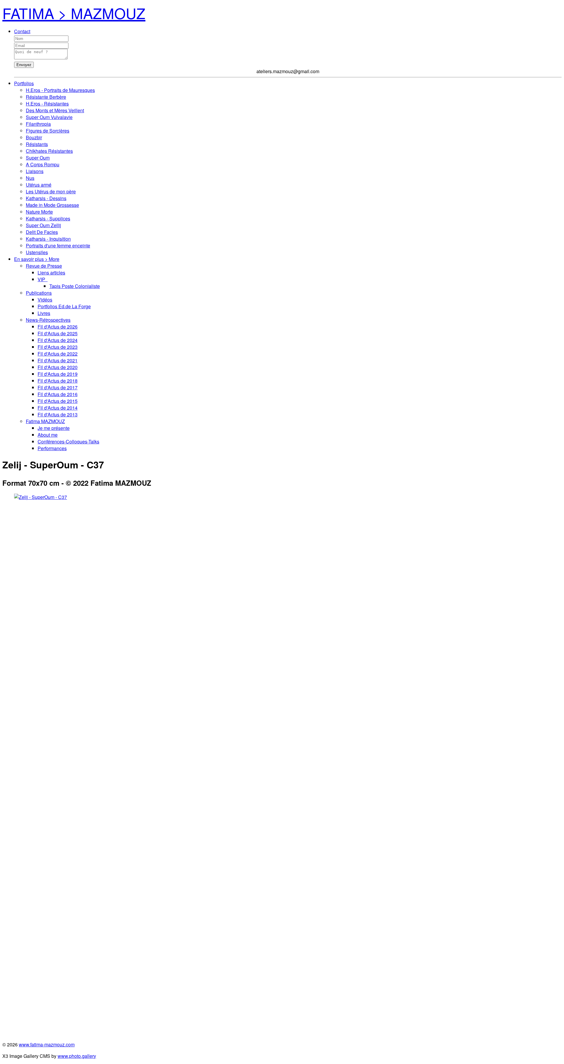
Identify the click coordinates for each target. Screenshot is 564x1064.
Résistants (37, 144)
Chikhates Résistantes (49, 151)
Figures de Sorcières (47, 130)
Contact (22, 31)
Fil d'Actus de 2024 (58, 340)
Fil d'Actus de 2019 (58, 374)
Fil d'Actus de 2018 (58, 380)
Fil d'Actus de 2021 (58, 360)
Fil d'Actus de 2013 (58, 414)
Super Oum (38, 157)
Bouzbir (34, 137)
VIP (43, 279)
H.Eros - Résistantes (47, 103)
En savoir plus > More (36, 259)
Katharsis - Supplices (48, 218)
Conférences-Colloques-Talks (68, 441)
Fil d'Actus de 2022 (58, 353)
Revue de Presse (44, 265)
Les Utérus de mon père (51, 191)
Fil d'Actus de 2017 (58, 387)
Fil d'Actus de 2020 (58, 367)
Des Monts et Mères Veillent (55, 110)
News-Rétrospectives (48, 319)
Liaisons (34, 171)
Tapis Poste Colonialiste (74, 286)
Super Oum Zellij (43, 225)
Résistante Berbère (46, 96)
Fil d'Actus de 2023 (58, 347)
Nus (30, 178)
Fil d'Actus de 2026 (58, 326)
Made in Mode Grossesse (52, 205)
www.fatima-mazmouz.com (47, 1044)
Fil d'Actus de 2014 (58, 407)
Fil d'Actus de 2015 (58, 401)
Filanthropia (38, 123)
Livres (44, 313)
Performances (52, 448)
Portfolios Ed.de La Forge (64, 306)
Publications (39, 292)
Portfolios (24, 83)
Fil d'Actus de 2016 (58, 394)
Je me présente (54, 428)
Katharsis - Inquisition (48, 238)
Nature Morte (39, 211)
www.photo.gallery (77, 1056)
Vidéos (45, 299)
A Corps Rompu (42, 164)
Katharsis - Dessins (46, 198)
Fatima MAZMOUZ (45, 421)
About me (48, 434)
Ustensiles (37, 252)
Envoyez (23, 65)
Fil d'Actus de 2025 (58, 333)
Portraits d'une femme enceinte (58, 245)
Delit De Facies (42, 232)
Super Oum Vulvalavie (49, 117)
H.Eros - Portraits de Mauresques (60, 90)
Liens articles (51, 272)
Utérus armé (38, 184)
